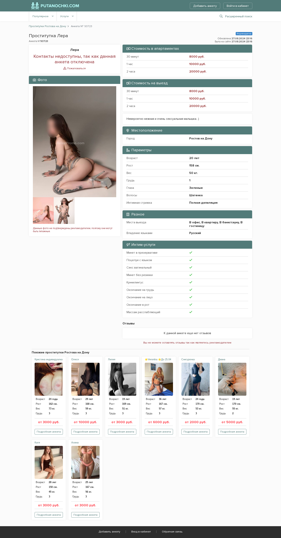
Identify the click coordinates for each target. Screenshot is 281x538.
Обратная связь (172, 531)
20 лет (194, 158)
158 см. (194, 165)
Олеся (75, 359)
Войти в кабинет (238, 6)
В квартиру (209, 222)
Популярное (40, 16)
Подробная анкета (49, 431)
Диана (221, 359)
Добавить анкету (205, 6)
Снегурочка (188, 359)
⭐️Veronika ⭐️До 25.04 (158, 359)
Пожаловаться (76, 68)
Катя (37, 442)
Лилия (111, 359)
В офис (194, 222)
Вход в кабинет (141, 531)
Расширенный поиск (238, 16)
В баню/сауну (229, 222)
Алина (75, 442)
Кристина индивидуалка (49, 359)
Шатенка (196, 195)
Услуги (64, 16)
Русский (195, 233)
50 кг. (193, 173)
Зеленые (196, 188)
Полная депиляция (203, 203)
